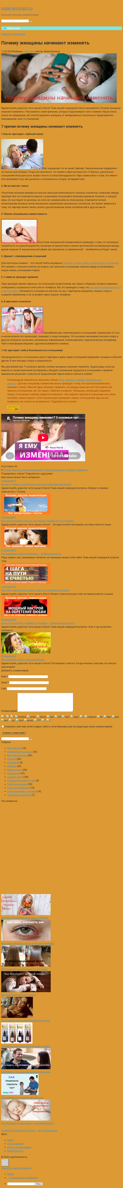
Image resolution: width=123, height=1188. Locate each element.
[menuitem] (64, 1184)
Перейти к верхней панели (16, 1168)
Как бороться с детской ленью (18, 995)
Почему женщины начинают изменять (66, 470)
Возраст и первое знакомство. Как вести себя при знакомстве (36, 484)
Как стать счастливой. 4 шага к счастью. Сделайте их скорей (35, 590)
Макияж (11, 766)
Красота (11, 759)
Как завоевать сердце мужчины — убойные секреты (31, 553)
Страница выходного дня (21, 780)
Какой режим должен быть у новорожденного (27, 1123)
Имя (4, 676)
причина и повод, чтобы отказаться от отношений (90, 263)
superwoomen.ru (17, 8)
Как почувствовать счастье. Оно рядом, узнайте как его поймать (37, 521)
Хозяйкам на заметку (19, 795)
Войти (10, 1140)
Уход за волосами (17, 784)
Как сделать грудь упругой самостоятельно (25, 1020)
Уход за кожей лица (18, 787)
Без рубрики (14, 748)
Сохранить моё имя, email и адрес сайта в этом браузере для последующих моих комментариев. (58, 726)
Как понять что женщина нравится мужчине (25, 1072)
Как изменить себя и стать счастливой (22, 659)
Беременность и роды (19, 751)
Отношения (29, 51)
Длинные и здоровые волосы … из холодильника (29, 1130)
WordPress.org (15, 1151)
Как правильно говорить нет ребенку (22, 1097)
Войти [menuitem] (10, 1174)
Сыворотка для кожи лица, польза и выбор (25, 1046)
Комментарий (9, 710)
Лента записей (15, 1143)
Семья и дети (14, 777)
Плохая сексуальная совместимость (23, 470)
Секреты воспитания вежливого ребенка (24, 917)
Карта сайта (13, 28)
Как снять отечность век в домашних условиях (27, 943)
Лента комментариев (19, 1147)
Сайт (3, 688)
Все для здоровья (17, 755)
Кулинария (13, 762)
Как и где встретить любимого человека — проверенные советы (38, 623)
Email (5, 682)
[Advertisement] (23, 848)
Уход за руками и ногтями (21, 791)
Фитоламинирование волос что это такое (24, 969)
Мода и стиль (14, 769)
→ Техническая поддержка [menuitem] (22, 1177)
